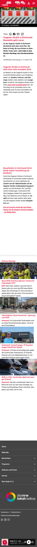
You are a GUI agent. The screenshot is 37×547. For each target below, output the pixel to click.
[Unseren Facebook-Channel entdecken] (5, 519)
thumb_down (25, 542)
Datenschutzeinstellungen (10, 515)
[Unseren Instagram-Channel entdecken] (8, 519)
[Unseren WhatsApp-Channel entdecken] (2, 519)
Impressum (5, 512)
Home (4, 447)
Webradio (5, 452)
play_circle (28, 542)
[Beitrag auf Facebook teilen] (14, 34)
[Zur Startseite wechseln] (7, 4)
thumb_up (32, 542)
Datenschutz (15, 512)
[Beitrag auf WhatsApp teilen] (10, 34)
